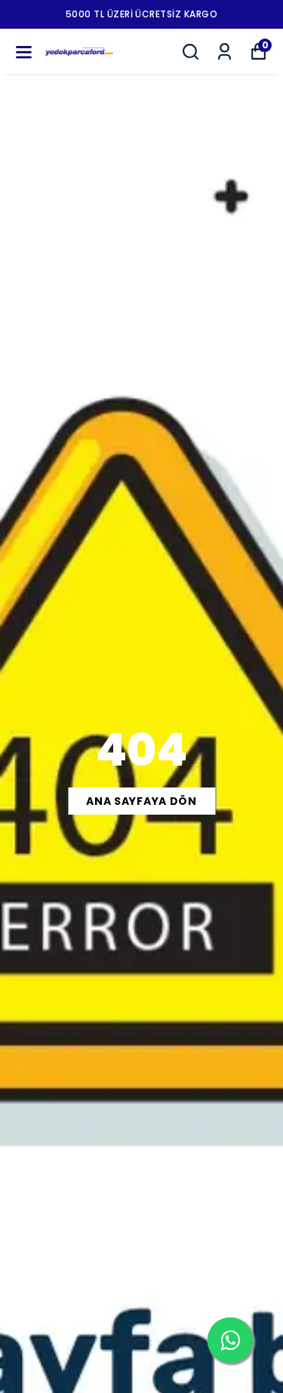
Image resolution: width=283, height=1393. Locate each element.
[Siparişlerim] (224, 51)
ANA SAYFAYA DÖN (141, 801)
